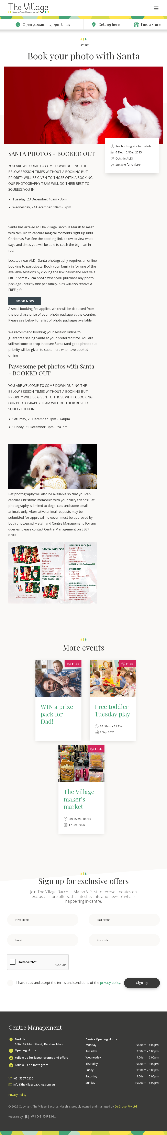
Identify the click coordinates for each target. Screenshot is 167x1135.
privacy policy (110, 982)
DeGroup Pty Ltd (126, 1106)
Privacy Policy (17, 1095)
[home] (28, 8)
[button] (154, 8)
